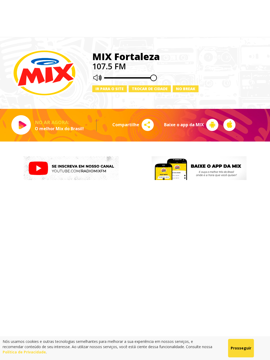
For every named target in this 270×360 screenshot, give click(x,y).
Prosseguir (241, 348)
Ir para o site (109, 88)
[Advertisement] (135, 18)
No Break (185, 88)
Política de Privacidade (24, 351)
